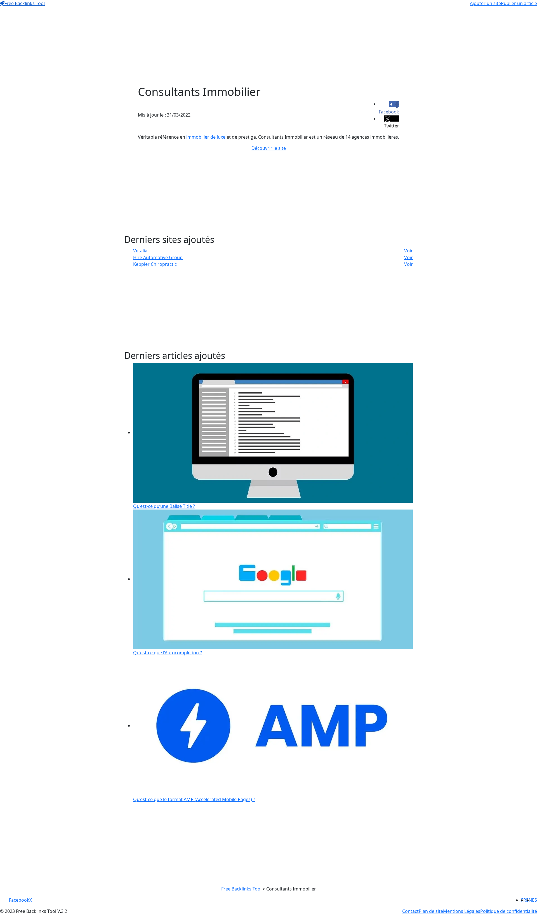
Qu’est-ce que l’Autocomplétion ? (167, 653)
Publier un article (519, 3)
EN (529, 900)
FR (523, 900)
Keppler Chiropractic (155, 264)
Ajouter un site (485, 3)
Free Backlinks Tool (24, 3)
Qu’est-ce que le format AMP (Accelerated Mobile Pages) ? (194, 799)
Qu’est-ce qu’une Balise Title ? (164, 506)
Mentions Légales (461, 911)
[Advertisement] (268, 46)
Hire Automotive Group (158, 257)
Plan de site (431, 911)
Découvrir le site (268, 148)
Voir (408, 251)
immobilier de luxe (205, 137)
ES (534, 900)
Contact (410, 911)
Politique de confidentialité (508, 911)
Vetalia (140, 251)
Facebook (19, 900)
